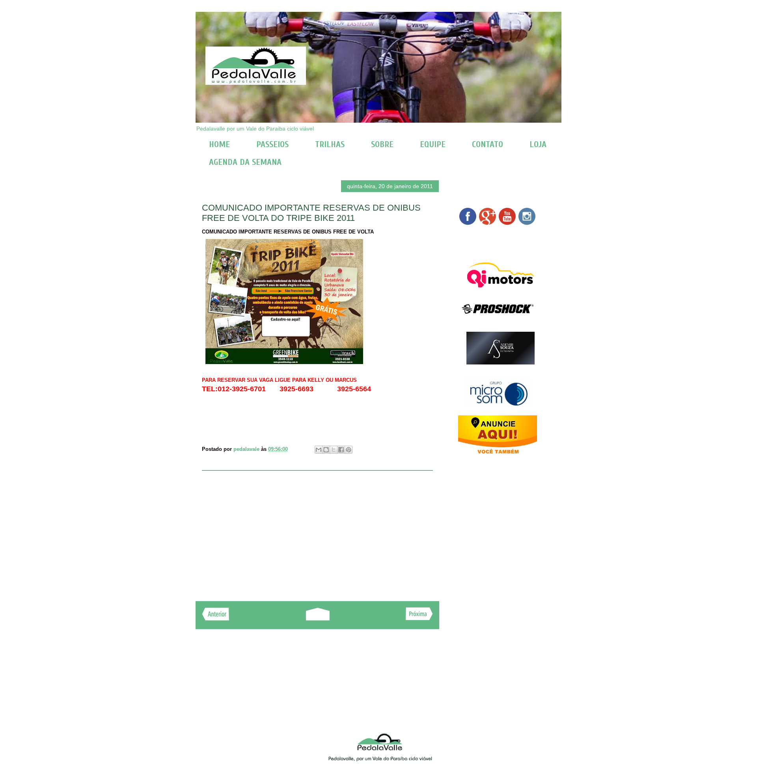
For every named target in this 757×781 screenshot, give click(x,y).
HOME (219, 144)
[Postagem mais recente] (215, 618)
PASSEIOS (272, 144)
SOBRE (382, 144)
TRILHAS (330, 144)
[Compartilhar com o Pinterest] (348, 450)
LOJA (538, 144)
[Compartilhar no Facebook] (341, 450)
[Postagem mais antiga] (419, 618)
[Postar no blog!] (326, 450)
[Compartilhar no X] (333, 450)
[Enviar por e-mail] (319, 450)
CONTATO (487, 144)
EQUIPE (433, 144)
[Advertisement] (317, 531)
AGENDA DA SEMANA (245, 162)
